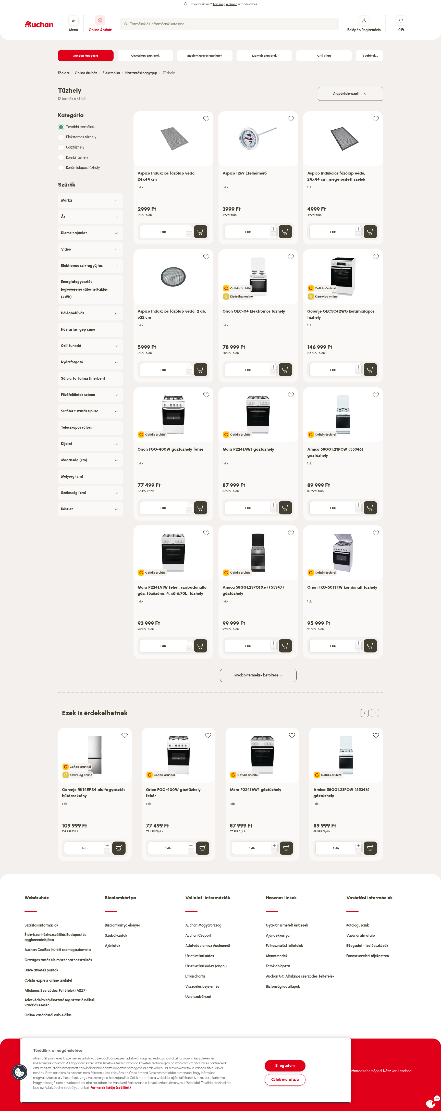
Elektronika (111, 73)
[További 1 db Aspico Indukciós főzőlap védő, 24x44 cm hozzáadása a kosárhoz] (189, 229)
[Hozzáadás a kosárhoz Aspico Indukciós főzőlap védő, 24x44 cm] (200, 231)
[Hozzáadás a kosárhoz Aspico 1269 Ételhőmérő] (285, 231)
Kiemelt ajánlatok (264, 55)
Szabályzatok (116, 935)
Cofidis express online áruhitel (48, 980)
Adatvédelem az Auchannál (207, 946)
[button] (19, 1072)
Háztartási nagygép (141, 73)
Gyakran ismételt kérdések (287, 925)
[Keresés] (126, 24)
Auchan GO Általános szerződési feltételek (300, 976)
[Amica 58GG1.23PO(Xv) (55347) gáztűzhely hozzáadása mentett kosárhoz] (291, 532)
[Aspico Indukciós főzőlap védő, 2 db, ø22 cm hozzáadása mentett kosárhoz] (206, 256)
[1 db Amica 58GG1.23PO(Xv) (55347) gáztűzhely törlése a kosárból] (274, 648)
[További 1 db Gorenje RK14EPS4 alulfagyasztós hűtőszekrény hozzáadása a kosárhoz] (107, 845)
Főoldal (63, 73)
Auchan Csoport (198, 935)
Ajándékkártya (277, 935)
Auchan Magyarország (203, 925)
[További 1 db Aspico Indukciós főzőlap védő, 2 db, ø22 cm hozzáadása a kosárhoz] (189, 367)
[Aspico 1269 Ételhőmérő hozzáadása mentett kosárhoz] (291, 118)
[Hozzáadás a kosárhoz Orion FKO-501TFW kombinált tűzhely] (370, 645)
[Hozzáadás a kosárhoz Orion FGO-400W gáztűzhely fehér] (200, 507)
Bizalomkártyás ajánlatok (204, 55)
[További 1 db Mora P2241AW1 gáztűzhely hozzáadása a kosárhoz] (274, 505)
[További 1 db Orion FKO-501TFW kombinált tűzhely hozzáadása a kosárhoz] (359, 643)
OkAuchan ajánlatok (145, 55)
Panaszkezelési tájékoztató (367, 956)
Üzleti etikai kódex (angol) (206, 966)
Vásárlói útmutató (360, 935)
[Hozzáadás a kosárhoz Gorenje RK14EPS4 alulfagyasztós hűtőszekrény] (119, 848)
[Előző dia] (365, 713)
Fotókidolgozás (278, 966)
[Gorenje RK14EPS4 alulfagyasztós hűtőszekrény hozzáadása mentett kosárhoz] (124, 735)
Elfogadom (285, 1066)
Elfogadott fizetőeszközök (367, 946)
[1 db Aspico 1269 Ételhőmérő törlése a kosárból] (274, 234)
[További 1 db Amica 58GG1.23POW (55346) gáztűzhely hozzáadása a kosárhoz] (359, 505)
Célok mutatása (285, 1079)
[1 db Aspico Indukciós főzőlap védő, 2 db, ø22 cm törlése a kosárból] (189, 372)
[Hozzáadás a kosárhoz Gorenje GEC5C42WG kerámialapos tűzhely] (370, 369)
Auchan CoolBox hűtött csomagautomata (57, 950)
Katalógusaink (357, 925)
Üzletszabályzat (198, 997)
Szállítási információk (41, 925)
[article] (173, 178)
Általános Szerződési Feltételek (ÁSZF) (55, 991)
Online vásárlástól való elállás (47, 1015)
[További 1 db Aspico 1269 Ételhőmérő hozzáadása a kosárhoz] (274, 229)
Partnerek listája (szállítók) (111, 1088)
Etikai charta (195, 976)
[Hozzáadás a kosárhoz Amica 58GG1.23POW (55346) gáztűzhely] (370, 507)
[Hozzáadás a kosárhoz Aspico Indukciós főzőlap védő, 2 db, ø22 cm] (200, 369)
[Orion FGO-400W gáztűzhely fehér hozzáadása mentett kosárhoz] (206, 394)
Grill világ (324, 55)
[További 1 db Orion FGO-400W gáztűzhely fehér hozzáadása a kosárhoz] (189, 505)
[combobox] (229, 24)
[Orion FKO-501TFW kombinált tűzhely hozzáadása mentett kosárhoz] (376, 532)
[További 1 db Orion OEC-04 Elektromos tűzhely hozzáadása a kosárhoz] (274, 367)
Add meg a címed (225, 4)
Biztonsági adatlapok (283, 986)
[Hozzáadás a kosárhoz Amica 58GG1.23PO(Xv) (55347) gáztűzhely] (285, 645)
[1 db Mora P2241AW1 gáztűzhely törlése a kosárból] (274, 510)
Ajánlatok (112, 946)
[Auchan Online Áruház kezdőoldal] (38, 24)
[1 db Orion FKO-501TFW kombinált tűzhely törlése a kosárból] (359, 648)
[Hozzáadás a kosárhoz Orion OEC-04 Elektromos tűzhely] (285, 369)
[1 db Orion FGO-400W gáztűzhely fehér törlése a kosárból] (189, 510)
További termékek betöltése (256, 675)
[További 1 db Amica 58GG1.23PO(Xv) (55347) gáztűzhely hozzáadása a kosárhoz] (274, 643)
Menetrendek (277, 956)
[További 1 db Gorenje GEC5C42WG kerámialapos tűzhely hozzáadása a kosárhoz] (359, 367)
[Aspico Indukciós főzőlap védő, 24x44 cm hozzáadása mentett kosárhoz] (206, 118)
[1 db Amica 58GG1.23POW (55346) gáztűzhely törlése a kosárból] (359, 510)
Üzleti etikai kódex (199, 956)
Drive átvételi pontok (41, 970)
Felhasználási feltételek (284, 946)
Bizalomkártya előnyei (122, 925)
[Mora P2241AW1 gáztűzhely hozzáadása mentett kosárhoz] (291, 394)
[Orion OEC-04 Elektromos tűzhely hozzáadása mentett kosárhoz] (291, 256)
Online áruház (86, 73)
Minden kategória (85, 55)
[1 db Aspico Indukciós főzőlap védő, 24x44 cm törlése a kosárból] (189, 234)
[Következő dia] (375, 713)
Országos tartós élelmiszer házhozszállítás (58, 960)
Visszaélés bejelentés (202, 986)
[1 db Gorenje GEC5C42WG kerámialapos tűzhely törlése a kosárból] (359, 372)
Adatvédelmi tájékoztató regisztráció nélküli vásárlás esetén (59, 1002)
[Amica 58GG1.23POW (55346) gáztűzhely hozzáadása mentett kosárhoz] (376, 394)
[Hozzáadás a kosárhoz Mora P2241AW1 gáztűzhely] (285, 507)
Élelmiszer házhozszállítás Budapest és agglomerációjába (55, 937)
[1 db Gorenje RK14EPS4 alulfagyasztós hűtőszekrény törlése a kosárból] (107, 851)
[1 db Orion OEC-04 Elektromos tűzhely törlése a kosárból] (274, 372)
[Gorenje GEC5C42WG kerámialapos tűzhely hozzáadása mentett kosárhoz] (376, 256)
